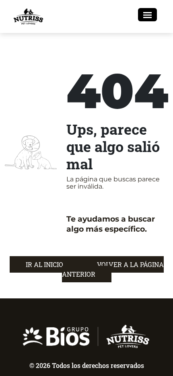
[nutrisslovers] (29, 16)
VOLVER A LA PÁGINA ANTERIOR (113, 269)
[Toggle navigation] (147, 14)
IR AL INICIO (45, 264)
